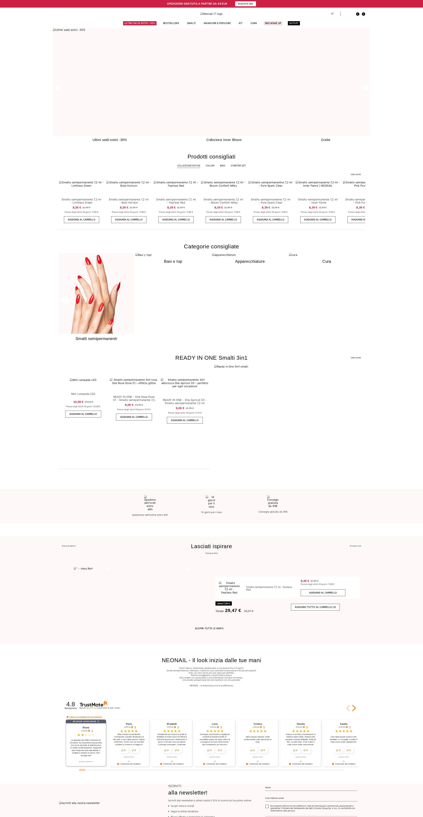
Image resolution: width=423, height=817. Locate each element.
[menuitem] (139, 24)
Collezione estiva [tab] (188, 165)
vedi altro (356, 174)
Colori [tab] (210, 165)
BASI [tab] (222, 165)
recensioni (108, 708)
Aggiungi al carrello (81, 219)
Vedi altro (356, 358)
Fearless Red (211, 553)
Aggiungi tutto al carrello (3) (315, 607)
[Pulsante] (101, 184)
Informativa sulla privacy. (283, 810)
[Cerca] (344, 14)
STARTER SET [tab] (238, 165)
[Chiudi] (363, 4)
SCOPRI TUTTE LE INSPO (209, 628)
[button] (134, 3)
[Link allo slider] (211, 29)
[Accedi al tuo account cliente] (350, 14)
